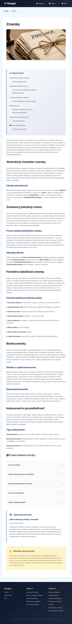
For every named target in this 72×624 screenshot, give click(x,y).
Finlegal (11, 3)
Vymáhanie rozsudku (55, 601)
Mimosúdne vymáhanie (33, 601)
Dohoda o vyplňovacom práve (22, 109)
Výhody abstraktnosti (19, 82)
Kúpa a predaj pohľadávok (34, 595)
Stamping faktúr (53, 595)
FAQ (65, 3)
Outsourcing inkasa (32, 604)
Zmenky (50, 604)
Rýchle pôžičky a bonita (55, 611)
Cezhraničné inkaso (32, 592)
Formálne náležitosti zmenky (18, 97)
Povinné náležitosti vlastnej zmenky (24, 101)
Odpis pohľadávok (54, 592)
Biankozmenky (14, 106)
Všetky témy (8, 595)
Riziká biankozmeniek (19, 112)
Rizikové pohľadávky (54, 598)
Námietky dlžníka (18, 93)
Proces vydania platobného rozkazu (24, 90)
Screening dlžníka (32, 598)
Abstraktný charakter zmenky (19, 78)
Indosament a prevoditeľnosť (19, 117)
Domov (6, 592)
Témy (52, 3)
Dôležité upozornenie (19, 129)
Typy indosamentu (18, 121)
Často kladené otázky (18, 125)
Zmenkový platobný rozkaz (18, 86)
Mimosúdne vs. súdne (55, 607)
